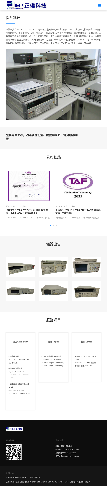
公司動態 (22, 206)
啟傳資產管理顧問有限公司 (16, 477)
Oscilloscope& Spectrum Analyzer (86, 262)
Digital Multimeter (20, 262)
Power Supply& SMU (53, 262)
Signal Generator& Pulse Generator (20, 286)
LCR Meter (53, 286)
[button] (50, 225)
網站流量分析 (35, 477)
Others (86, 286)
